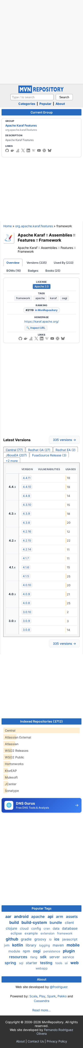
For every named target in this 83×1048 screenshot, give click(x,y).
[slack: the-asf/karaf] (44, 150)
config (36, 928)
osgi (64, 298)
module (14, 951)
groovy (40, 939)
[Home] (41, 92)
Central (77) (14, 450)
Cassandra (41, 1001)
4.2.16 (27, 531)
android (21, 916)
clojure (12, 928)
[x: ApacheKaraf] (23, 150)
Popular (45, 104)
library (31, 945)
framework (23, 298)
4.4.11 (27, 478)
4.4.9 (26, 496)
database (69, 928)
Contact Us (36, 1041)
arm (60, 916)
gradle (27, 939)
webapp (42, 968)
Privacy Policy (57, 1041)
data (56, 928)
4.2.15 (27, 540)
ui (67, 963)
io (50, 939)
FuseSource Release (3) (49, 455)
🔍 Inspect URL (35, 327)
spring (11, 963)
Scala (33, 996)
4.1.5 (26, 576)
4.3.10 (27, 504)
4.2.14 (27, 549)
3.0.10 (27, 612)
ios (57, 939)
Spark (51, 996)
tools (59, 963)
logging (45, 945)
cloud (24, 928)
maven (59, 945)
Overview (12, 262)
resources (18, 957)
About (60, 104)
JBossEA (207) (16, 455)
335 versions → (64, 440)
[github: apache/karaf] (7, 150)
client (69, 922)
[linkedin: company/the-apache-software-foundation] (28, 150)
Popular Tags (42, 908)
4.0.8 (26, 603)
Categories (26, 104)
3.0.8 (26, 629)
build (14, 922)
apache (40, 298)
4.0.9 (26, 594)
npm (27, 951)
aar (8, 916)
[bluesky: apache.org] (49, 150)
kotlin (18, 945)
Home (7, 226)
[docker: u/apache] (12, 150)
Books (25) (52, 270)
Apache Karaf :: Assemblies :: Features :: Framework (46, 237)
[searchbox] (32, 97)
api (51, 916)
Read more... (41, 1010)
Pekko (62, 996)
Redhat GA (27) (39, 450)
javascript (69, 939)
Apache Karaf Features (21, 125)
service (68, 957)
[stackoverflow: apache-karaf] (17, 150)
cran (47, 928)
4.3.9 (26, 513)
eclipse (17, 933)
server (55, 957)
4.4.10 (27, 486)
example (32, 933)
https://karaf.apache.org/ (41, 321)
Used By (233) (63, 262)
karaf (53, 298)
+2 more (12, 461)
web (74, 962)
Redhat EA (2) (65, 450)
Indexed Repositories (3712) (41, 721)
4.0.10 (27, 585)
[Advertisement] (41, 41)
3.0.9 (26, 621)
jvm (7, 945)
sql (21, 963)
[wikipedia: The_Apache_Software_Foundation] (33, 150)
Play (42, 996)
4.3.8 (26, 522)
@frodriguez (59, 987)
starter (32, 963)
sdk (44, 957)
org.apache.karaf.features (34, 226)
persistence (52, 951)
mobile (73, 945)
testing (47, 963)
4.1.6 (26, 567)
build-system (34, 922)
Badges (33, 270)
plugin (69, 951)
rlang (34, 957)
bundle (56, 922)
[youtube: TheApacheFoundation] (39, 150)
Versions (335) (37, 262)
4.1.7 (26, 558)
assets (72, 916)
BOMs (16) (13, 270)
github (12, 939)
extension (48, 933)
